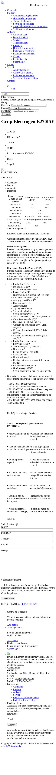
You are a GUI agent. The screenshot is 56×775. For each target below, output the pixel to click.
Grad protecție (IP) (22, 368)
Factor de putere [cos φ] (24, 352)
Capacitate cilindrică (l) (24, 297)
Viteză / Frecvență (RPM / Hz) (27, 316)
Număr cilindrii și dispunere (26, 295)
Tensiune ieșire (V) (22, 346)
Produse (11, 13)
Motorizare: (6, 111)
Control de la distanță (23, 72)
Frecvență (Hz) (20, 343)
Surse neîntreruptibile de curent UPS (30, 26)
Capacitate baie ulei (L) (24, 319)
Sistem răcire (19, 311)
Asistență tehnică (21, 70)
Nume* (4, 527)
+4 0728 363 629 (28, 604)
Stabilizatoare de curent (24, 29)
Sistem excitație (20, 371)
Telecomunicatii (20, 42)
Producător (18, 284)
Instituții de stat (20, 59)
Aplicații (11, 32)
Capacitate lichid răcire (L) (25, 322)
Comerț (16, 56)
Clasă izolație (19, 354)
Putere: (4, 108)
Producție (17, 45)
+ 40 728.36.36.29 (23, 681)
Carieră (10, 64)
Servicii (10, 67)
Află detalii (12, 625)
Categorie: (6, 105)
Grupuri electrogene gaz (24, 18)
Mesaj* (4, 550)
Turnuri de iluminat (22, 21)
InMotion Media (13, 746)
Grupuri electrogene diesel (25, 15)
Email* (4, 544)
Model (16, 286)
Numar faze (18, 349)
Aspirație (17, 305)
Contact (10, 81)
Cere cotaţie (13, 648)
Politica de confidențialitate (26, 697)
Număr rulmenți (20, 357)
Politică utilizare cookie (24, 700)
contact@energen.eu (24, 678)
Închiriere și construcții (23, 51)
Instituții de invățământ (23, 53)
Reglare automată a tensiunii (26, 360)
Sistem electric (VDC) (23, 314)
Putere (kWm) (19, 292)
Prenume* (6, 533)
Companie (12, 10)
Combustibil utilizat (22, 289)
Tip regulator (19, 308)
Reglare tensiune (21, 365)
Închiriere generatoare (23, 75)
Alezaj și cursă (20, 300)
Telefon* (5, 538)
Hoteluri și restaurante (23, 48)
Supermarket (19, 61)
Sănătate (17, 40)
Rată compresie (20, 303)
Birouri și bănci (20, 37)
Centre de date (20, 34)
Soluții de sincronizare (23, 23)
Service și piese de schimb (25, 78)
